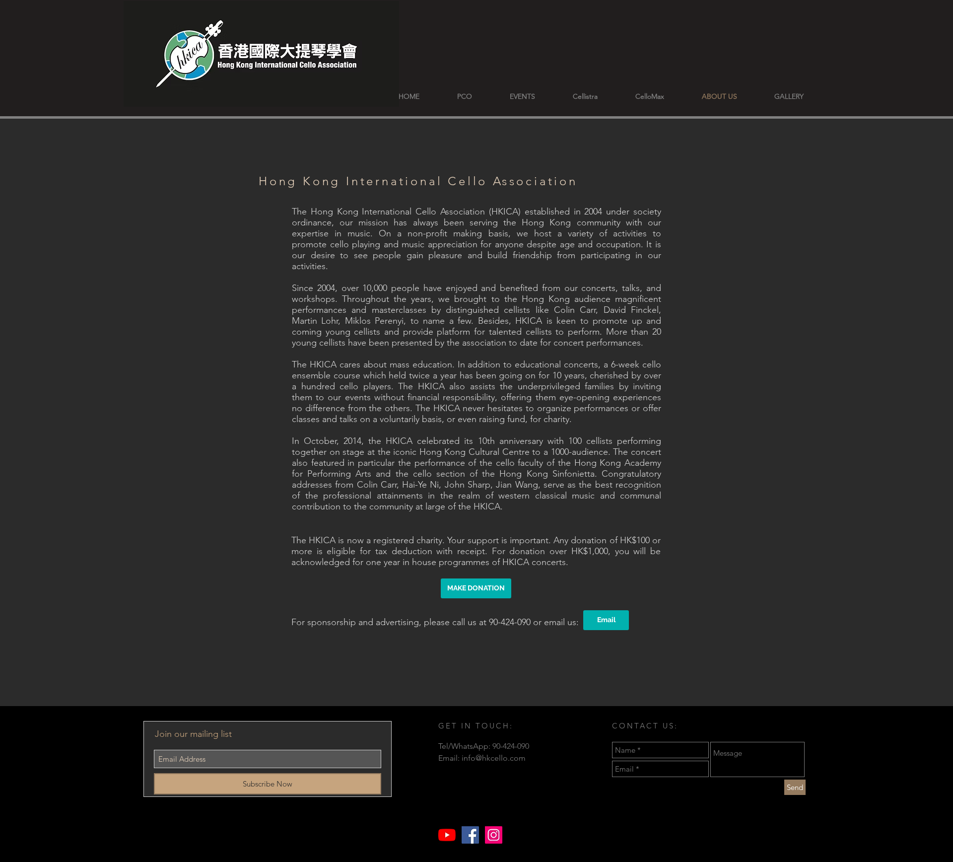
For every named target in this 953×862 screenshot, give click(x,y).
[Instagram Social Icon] (493, 835)
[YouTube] (447, 835)
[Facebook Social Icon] (470, 835)
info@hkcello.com (494, 758)
